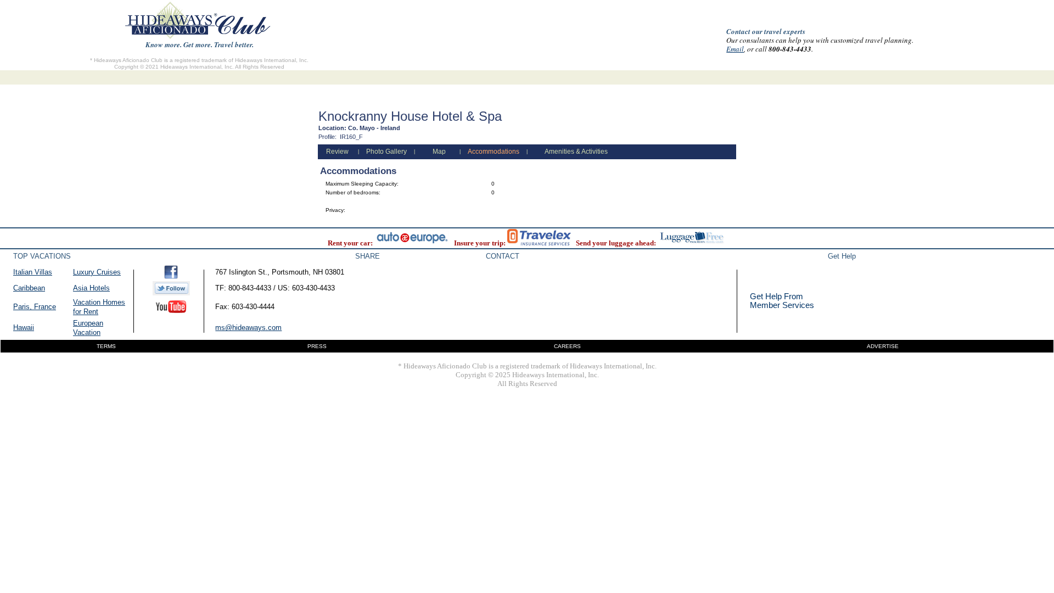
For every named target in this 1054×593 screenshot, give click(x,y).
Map (439, 151)
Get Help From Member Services (782, 301)
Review (337, 151)
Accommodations (493, 151)
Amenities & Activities (576, 151)
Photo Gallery (386, 151)
